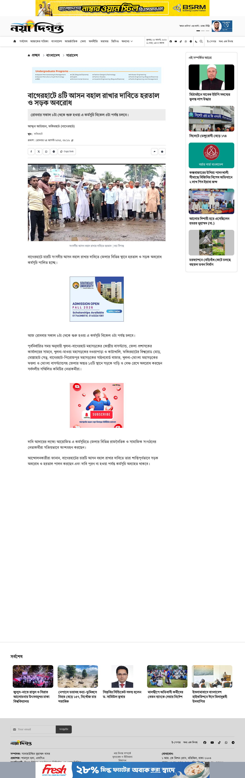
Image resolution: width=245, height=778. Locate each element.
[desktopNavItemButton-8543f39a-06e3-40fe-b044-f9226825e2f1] (131, 41)
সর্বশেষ (23, 41)
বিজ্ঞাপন (122, 760)
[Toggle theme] (196, 41)
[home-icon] (14, 41)
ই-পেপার (211, 41)
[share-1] (31, 151)
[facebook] (170, 41)
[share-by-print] (162, 151)
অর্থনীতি (93, 41)
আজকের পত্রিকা (39, 41)
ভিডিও (115, 41)
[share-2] (38, 151)
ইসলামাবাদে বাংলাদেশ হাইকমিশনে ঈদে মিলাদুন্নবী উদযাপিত (209, 696)
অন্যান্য (125, 41)
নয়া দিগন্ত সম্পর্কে (122, 753)
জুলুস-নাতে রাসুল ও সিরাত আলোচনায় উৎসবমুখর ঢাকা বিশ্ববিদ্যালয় (31, 696)
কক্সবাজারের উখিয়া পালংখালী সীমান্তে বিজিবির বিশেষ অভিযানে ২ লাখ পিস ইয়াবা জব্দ (210, 177)
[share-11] (154, 151)
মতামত (105, 41)
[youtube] (175, 41)
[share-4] (53, 151)
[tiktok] (180, 41)
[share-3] (46, 151)
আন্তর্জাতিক (71, 41)
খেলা (83, 41)
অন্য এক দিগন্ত (226, 41)
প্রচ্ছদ (36, 55)
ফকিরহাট (38, 134)
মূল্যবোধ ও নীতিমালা (122, 756)
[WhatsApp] (185, 41)
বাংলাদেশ (56, 41)
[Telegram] (190, 41)
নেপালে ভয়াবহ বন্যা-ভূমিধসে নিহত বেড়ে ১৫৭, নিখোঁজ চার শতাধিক (77, 696)
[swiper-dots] (198, 30)
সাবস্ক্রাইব (63, 729)
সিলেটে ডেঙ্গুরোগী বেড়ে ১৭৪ (208, 136)
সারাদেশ (72, 55)
